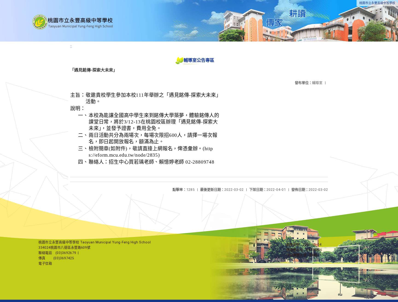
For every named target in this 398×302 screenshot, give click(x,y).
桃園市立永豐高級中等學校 (377, 3)
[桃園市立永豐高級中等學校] (73, 21)
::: (71, 46)
